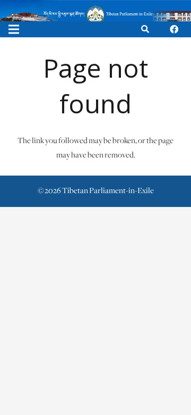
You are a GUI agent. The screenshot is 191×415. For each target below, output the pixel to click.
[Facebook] (174, 29)
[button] (145, 29)
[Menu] (14, 29)
